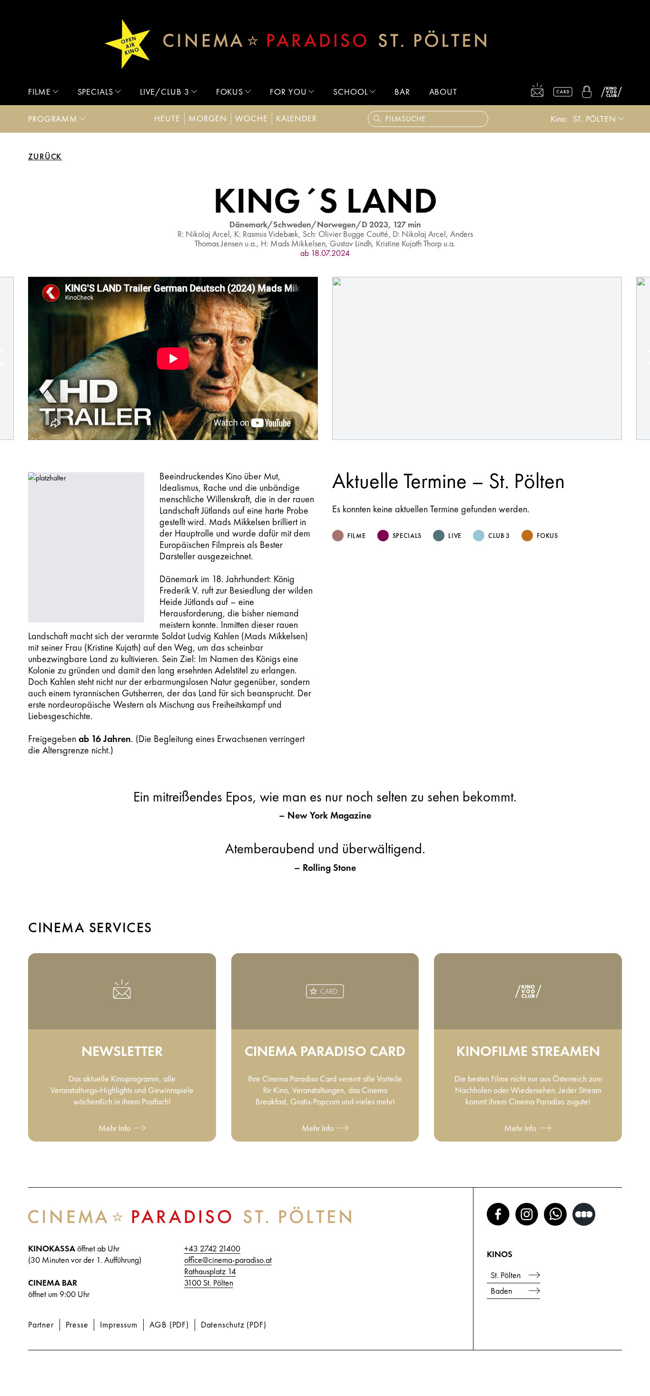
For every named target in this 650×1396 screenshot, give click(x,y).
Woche (251, 118)
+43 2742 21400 (212, 1248)
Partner (41, 1324)
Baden (501, 1290)
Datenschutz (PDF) (233, 1324)
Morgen (207, 118)
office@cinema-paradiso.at (228, 1259)
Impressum (118, 1324)
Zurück (45, 156)
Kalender (296, 118)
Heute (167, 118)
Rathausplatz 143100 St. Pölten (210, 1277)
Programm (53, 118)
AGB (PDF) (169, 1324)
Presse (77, 1324)
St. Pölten (594, 118)
